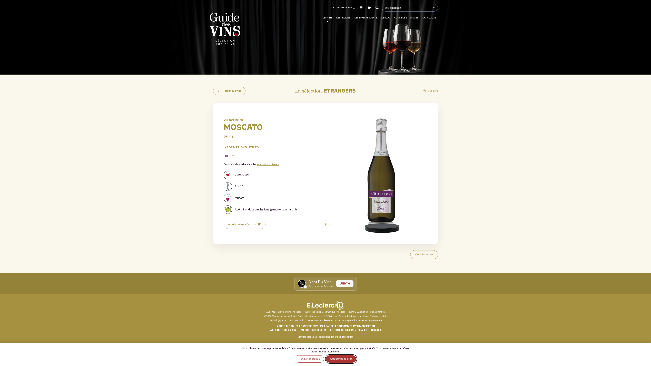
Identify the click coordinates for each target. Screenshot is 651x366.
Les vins (327, 17)
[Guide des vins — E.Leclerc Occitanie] (225, 30)
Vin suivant (421, 254)
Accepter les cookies (341, 359)
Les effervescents (365, 17)
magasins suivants (268, 164)
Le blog (385, 17)
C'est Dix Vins (320, 282)
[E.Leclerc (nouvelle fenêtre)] (325, 309)
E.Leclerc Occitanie (342, 7)
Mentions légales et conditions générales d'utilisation (325, 337)
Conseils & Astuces (406, 17)
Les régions (343, 17)
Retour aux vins (232, 91)
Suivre (345, 283)
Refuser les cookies (309, 359)
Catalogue (429, 17)
